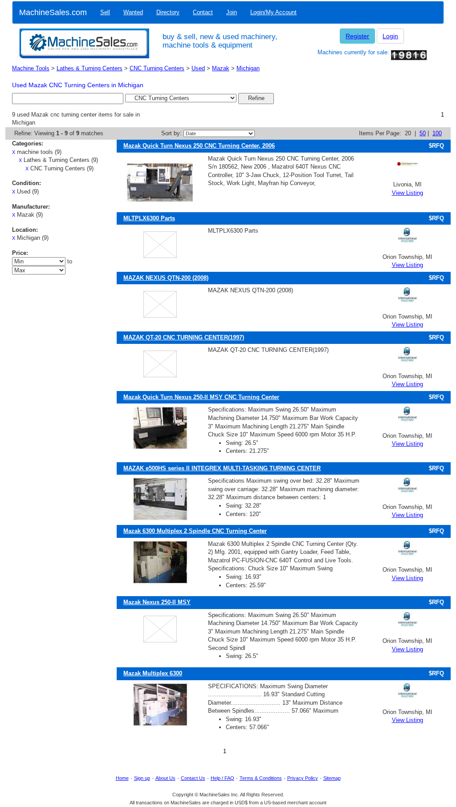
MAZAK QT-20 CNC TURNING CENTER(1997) (183, 337)
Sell (105, 12)
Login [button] (390, 36)
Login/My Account (273, 12)
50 (422, 133)
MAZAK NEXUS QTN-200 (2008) (165, 277)
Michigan (248, 68)
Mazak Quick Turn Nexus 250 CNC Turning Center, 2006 (199, 145)
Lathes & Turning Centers (89, 68)
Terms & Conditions (261, 778)
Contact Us (193, 778)
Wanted (133, 12)
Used (198, 68)
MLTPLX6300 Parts (149, 218)
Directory (167, 12)
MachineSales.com (53, 12)
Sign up (142, 778)
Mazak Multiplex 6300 (152, 673)
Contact (203, 12)
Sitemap (332, 778)
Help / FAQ (222, 778)
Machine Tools (30, 68)
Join (231, 12)
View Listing (407, 193)
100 (437, 133)
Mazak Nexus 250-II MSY (157, 602)
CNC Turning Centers (157, 68)
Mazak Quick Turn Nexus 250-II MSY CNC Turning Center (201, 397)
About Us (165, 778)
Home (122, 778)
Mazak (220, 68)
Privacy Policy (302, 778)
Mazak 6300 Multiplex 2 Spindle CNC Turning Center (195, 531)
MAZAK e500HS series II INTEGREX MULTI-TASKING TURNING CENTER (222, 468)
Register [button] (357, 36)
